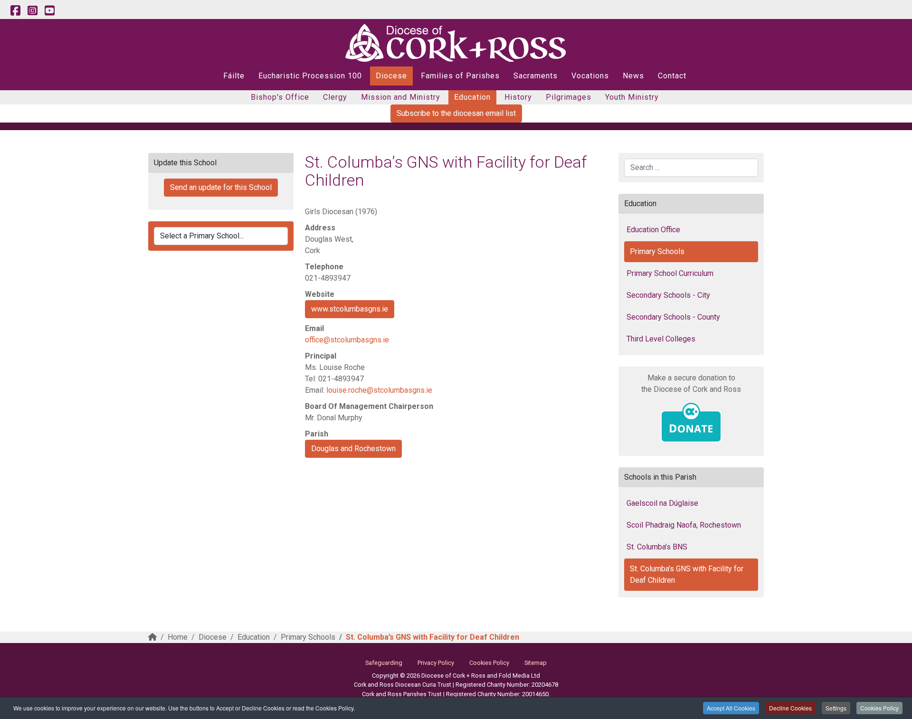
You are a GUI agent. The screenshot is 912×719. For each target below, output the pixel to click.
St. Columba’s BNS (657, 546)
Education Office (653, 229)
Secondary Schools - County (673, 317)
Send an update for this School (221, 187)
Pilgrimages (568, 97)
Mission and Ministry (400, 97)
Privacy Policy (436, 662)
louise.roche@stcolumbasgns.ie (379, 390)
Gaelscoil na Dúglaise (662, 503)
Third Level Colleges (661, 338)
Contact (672, 75)
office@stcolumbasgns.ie (347, 339)
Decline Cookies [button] (790, 708)
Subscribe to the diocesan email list (456, 113)
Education (472, 97)
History (518, 97)
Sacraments (535, 75)
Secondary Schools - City (668, 295)
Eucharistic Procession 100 (310, 75)
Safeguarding (383, 662)
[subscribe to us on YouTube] (49, 11)
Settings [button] (836, 708)
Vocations (590, 75)
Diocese (391, 75)
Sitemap (535, 662)
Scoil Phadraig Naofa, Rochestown (684, 525)
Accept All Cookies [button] (731, 708)
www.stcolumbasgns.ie (349, 308)
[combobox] (691, 168)
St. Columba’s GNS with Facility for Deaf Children (686, 574)
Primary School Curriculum (670, 273)
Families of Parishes (460, 75)
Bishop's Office (280, 97)
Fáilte (234, 75)
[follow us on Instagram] (32, 11)
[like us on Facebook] (15, 11)
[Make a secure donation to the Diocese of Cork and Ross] (691, 423)
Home (178, 637)
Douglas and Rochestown (353, 448)
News (633, 75)
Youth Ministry (632, 97)
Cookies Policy (879, 708)
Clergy (335, 97)
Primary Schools (657, 251)
